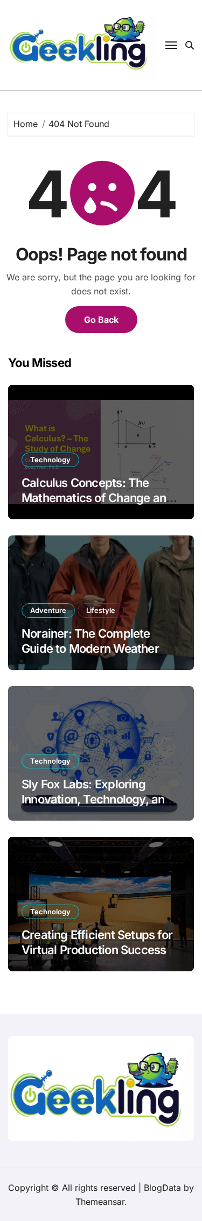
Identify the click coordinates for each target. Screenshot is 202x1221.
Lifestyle (100, 610)
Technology (50, 459)
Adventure (48, 610)
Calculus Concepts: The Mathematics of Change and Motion (97, 498)
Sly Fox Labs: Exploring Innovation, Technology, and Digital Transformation (97, 799)
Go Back (101, 319)
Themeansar (99, 1201)
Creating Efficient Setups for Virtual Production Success (97, 942)
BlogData (162, 1187)
